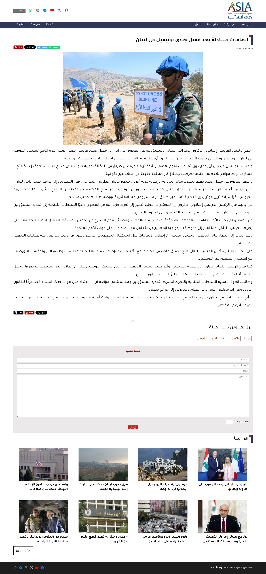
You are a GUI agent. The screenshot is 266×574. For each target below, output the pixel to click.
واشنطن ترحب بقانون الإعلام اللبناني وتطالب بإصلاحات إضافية (46, 487)
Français (35, 24)
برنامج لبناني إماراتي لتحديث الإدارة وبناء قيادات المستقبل (225, 539)
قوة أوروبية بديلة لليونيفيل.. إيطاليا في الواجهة (166, 487)
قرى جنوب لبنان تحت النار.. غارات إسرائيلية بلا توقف (103, 487)
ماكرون (235, 338)
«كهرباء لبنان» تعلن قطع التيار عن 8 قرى (104, 539)
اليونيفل (201, 338)
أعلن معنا (212, 24)
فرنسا (247, 338)
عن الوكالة (229, 24)
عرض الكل (25, 550)
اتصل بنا (196, 24)
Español (50, 24)
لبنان (224, 338)
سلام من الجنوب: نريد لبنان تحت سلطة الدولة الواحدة (44, 539)
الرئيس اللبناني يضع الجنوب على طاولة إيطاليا (223, 487)
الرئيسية (245, 24)
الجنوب (213, 338)
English (20, 24)
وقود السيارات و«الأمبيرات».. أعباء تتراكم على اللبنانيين (165, 539)
